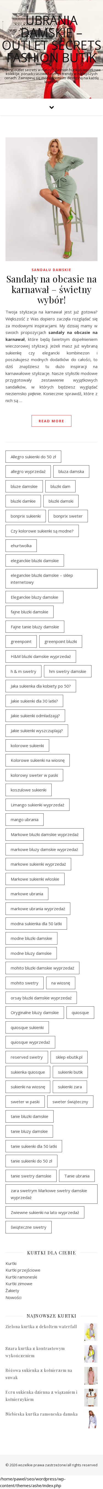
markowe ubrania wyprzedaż (38, 908)
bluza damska (71, 471)
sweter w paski (25, 1101)
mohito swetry (24, 983)
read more (51, 420)
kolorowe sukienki (27, 745)
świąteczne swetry (28, 1227)
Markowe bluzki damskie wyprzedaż (45, 834)
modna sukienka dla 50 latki (36, 923)
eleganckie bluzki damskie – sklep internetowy (42, 578)
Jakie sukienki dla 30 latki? (34, 701)
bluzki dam (60, 486)
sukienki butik (70, 1072)
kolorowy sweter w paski (34, 775)
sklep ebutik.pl (69, 1057)
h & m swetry (23, 671)
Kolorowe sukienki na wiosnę (38, 760)
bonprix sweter (68, 516)
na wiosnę (60, 983)
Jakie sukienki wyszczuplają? (37, 730)
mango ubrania (24, 819)
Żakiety (12, 1290)
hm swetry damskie (67, 671)
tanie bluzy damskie (29, 1131)
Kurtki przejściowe (22, 1270)
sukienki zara (70, 1086)
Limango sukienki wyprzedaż (37, 804)
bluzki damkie (23, 501)
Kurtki (10, 1263)
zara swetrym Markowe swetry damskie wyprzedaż (49, 1194)
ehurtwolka (21, 545)
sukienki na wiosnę (28, 1086)
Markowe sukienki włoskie (35, 879)
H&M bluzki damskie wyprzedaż (41, 656)
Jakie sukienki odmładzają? (35, 715)
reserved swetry (27, 1057)
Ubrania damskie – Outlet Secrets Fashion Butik (51, 39)
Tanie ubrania (77, 1176)
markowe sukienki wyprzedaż (38, 864)
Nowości (13, 1297)
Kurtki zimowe (18, 1283)
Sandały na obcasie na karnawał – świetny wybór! (51, 289)
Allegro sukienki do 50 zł (33, 456)
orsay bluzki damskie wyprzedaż (41, 998)
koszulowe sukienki (28, 790)
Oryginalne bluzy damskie (35, 1012)
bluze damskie (24, 486)
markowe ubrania (27, 893)
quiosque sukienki (27, 1027)
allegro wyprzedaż (28, 471)
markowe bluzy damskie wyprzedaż (44, 849)
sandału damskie (51, 270)
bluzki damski (61, 501)
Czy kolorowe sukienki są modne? (42, 531)
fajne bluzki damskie (29, 611)
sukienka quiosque (28, 1072)
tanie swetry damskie (31, 1176)
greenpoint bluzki (60, 641)
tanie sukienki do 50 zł (31, 1161)
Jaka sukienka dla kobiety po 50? (41, 686)
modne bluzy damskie (31, 953)
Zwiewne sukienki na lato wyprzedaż (45, 1212)
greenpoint (21, 641)
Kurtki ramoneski (21, 1277)
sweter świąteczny (70, 1101)
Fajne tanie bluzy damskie (35, 626)
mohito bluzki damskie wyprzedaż (42, 968)
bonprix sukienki (26, 516)
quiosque (80, 1012)
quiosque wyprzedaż (30, 1042)
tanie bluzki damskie (29, 1116)
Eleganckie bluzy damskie (34, 597)
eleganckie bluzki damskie (35, 560)
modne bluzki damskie (31, 938)
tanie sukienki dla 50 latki (34, 1146)
